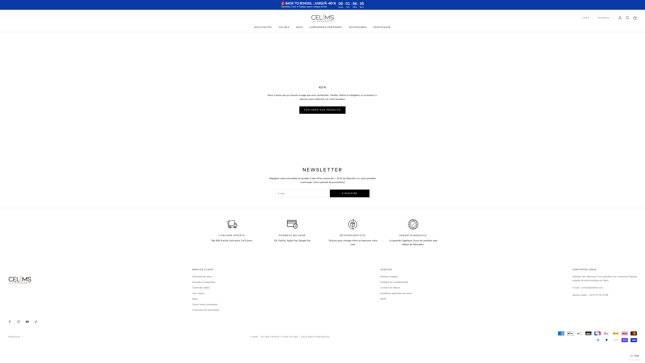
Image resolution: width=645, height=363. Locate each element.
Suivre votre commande (204, 304)
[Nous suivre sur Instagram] (18, 321)
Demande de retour (202, 276)
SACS (299, 27)
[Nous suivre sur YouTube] (27, 321)
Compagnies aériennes (325, 27)
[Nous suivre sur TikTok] (36, 321)
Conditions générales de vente (396, 293)
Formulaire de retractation (206, 310)
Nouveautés (263, 27)
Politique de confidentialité (394, 282)
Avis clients (198, 293)
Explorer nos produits (322, 109)
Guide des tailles (201, 287)
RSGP (383, 298)
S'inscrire (349, 193)
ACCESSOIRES (358, 27)
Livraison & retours (390, 287)
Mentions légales (389, 276)
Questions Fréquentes (204, 282)
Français (604, 18)
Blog (194, 298)
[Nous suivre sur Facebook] (9, 321)
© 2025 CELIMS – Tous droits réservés (305, 337)
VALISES (284, 27)
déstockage (382, 27)
